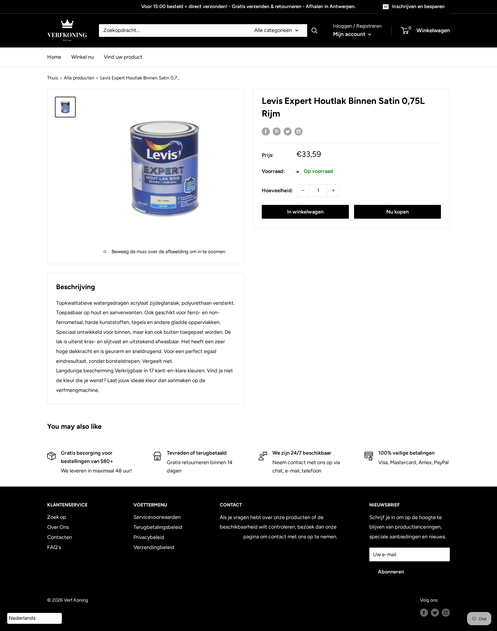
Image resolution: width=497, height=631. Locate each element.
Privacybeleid (148, 537)
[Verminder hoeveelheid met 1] (303, 190)
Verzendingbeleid (153, 547)
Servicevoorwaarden (157, 517)
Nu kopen (397, 212)
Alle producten (79, 78)
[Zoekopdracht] (314, 30)
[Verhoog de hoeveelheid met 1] (333, 190)
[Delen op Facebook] (266, 131)
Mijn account (350, 34)
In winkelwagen (305, 212)
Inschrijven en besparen (418, 6)
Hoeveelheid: (277, 190)
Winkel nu (82, 57)
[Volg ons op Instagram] (446, 612)
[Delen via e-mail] (299, 131)
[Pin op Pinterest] (277, 131)
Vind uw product (123, 57)
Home (54, 57)
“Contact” (231, 536)
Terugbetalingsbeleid (157, 527)
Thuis (52, 78)
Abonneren (391, 572)
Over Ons (58, 527)
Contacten (59, 537)
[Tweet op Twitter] (288, 131)
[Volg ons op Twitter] (435, 612)
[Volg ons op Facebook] (424, 612)
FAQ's (54, 547)
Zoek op (56, 517)
